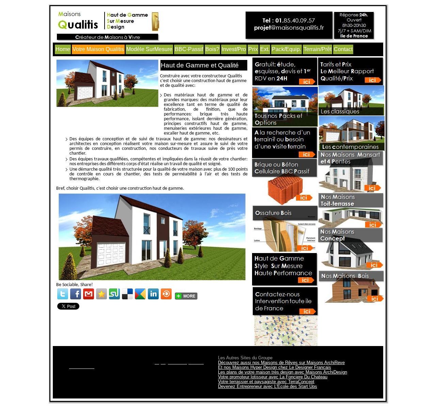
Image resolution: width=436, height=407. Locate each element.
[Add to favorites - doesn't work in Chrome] (101, 293)
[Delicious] (127, 293)
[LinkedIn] (153, 293)
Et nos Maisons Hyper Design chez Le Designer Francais (274, 367)
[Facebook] (75, 293)
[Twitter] (62, 293)
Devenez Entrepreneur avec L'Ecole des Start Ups (267, 386)
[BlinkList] (166, 293)
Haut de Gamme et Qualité (200, 65)
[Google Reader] (140, 293)
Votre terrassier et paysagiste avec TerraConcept (266, 381)
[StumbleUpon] (114, 293)
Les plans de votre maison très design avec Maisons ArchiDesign (282, 372)
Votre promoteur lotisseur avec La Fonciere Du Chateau (272, 376)
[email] (88, 293)
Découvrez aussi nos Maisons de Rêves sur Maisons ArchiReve (281, 362)
